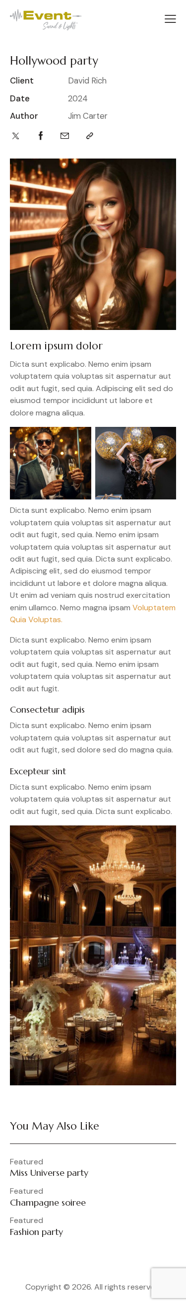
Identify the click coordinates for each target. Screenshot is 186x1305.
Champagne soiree (48, 1203)
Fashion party (36, 1232)
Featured (26, 1162)
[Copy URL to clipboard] (89, 136)
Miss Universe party (49, 1173)
